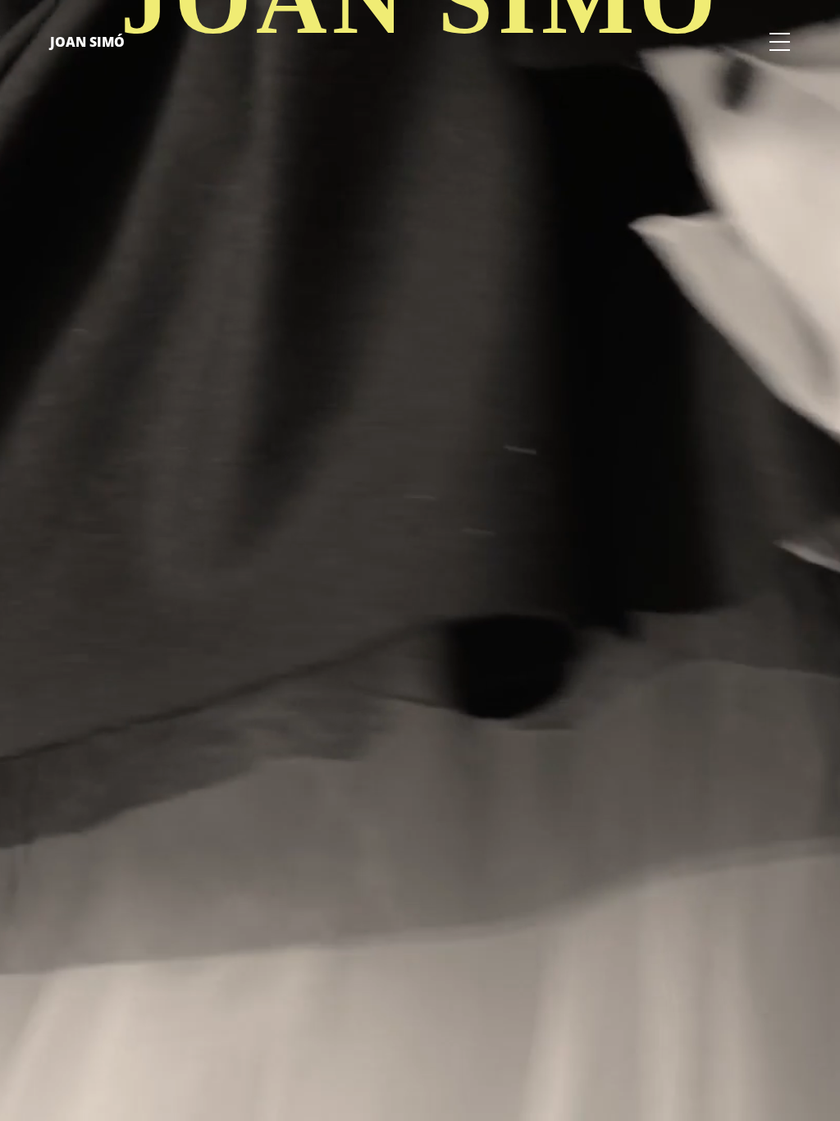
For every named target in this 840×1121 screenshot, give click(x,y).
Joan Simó (87, 42)
